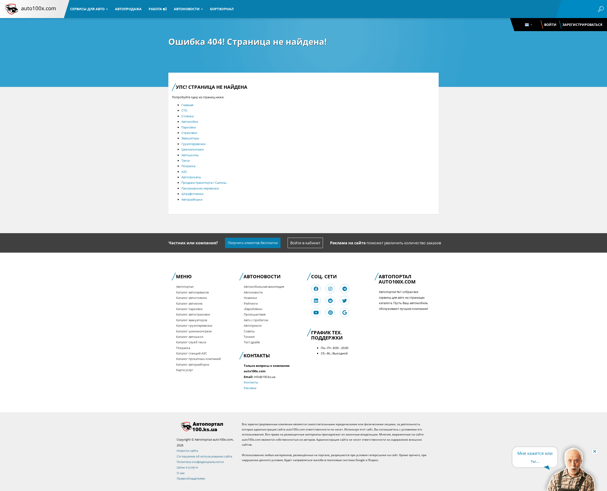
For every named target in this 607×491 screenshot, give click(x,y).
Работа (156, 9)
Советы (249, 331)
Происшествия (255, 314)
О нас (181, 473)
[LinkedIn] (316, 300)
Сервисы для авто (88, 9)
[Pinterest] (330, 312)
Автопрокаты (191, 177)
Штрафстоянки (192, 194)
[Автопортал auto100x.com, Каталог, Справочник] (206, 426)
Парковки (188, 127)
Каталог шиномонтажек (194, 331)
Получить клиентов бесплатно (253, 243)
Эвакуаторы (190, 138)
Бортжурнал (222, 9)
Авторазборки (191, 199)
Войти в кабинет (305, 243)
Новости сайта (187, 451)
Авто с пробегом (256, 320)
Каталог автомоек (189, 303)
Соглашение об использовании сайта (204, 456)
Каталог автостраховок (193, 314)
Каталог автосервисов (192, 292)
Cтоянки (187, 116)
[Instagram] (330, 289)
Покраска (188, 166)
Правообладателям (191, 478)
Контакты (251, 382)
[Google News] (344, 312)
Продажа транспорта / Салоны (203, 182)
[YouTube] (316, 312)
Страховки (189, 133)
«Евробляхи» (253, 309)
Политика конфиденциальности (200, 462)
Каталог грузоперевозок (194, 325)
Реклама (250, 388)
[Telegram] (344, 289)
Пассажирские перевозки (200, 188)
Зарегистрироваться (582, 24)
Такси (185, 160)
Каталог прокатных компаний (198, 359)
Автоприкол (253, 325)
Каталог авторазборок (192, 364)
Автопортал (184, 286)
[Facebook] (316, 289)
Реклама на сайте (348, 243)
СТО (184, 110)
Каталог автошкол (189, 337)
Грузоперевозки (193, 144)
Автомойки (189, 121)
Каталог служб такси (191, 342)
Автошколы (190, 155)
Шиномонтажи (192, 149)
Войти (550, 24)
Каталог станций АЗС (191, 353)
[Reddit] (330, 300)
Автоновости (187, 9)
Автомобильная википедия (264, 286)
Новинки (250, 298)
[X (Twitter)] (344, 300)
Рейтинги (251, 303)
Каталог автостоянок (191, 298)
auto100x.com (38, 8)
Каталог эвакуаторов (191, 320)
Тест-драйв (252, 342)
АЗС (184, 172)
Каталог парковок (189, 309)
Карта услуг (184, 370)
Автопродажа (128, 9)
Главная (187, 105)
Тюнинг (249, 337)
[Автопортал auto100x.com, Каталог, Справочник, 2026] (11, 9)
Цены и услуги (187, 467)
